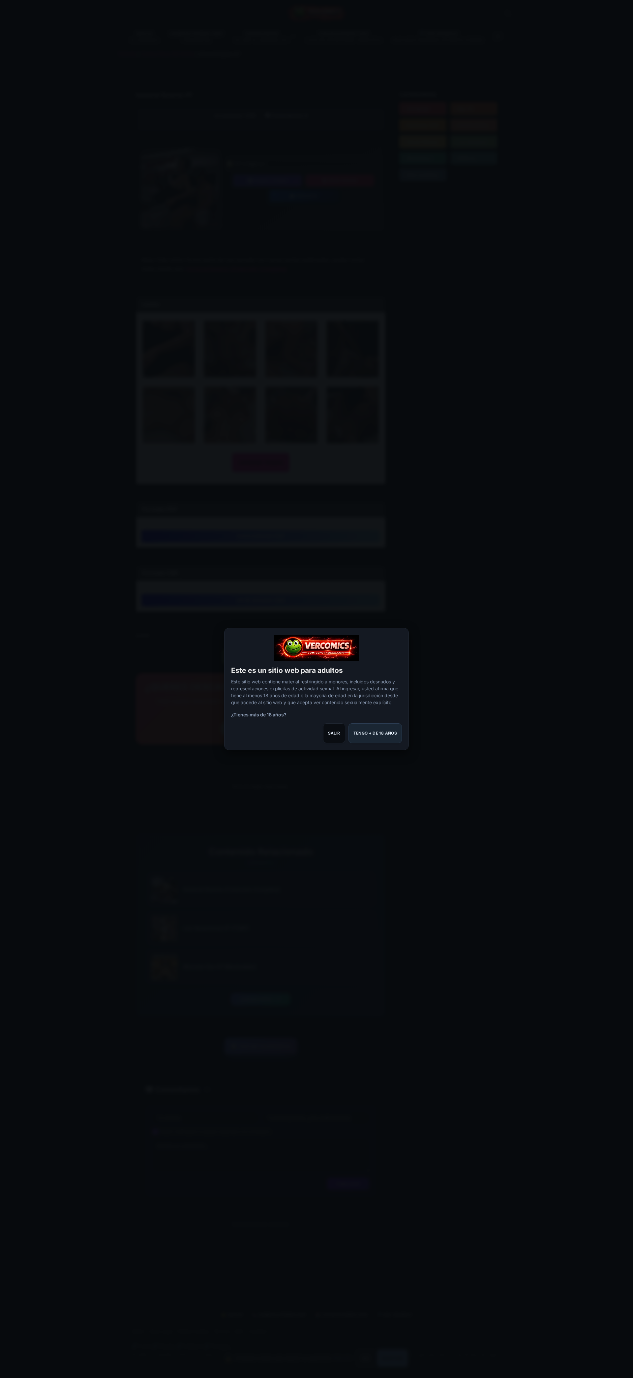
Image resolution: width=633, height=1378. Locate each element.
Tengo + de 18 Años (375, 733)
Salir (334, 733)
